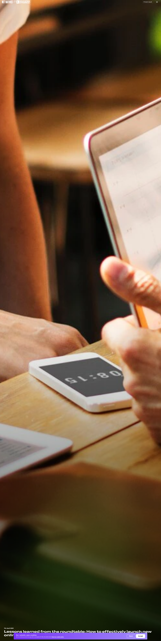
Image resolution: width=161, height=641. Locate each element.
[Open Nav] (157, 2)
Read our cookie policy (58, 637)
